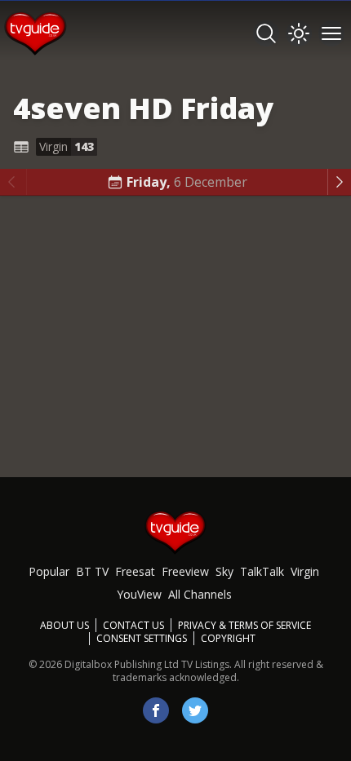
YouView (139, 594)
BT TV (92, 571)
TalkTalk (262, 571)
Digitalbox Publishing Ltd (121, 664)
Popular (49, 571)
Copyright (228, 638)
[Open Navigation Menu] (331, 33)
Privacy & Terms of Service (244, 625)
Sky (224, 571)
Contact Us (133, 625)
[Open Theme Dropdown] (299, 33)
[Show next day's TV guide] (339, 182)
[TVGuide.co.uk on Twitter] (195, 710)
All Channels (200, 594)
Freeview (185, 571)
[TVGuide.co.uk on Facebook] (156, 710)
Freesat (135, 571)
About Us (64, 625)
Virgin (305, 571)
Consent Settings (141, 638)
